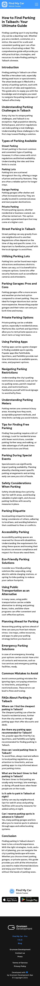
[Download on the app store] (10, 899)
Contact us (20, 953)
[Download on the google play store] (29, 899)
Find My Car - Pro (20, 936)
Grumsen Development (20, 949)
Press (20, 956)
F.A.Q (20, 940)
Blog (20, 943)
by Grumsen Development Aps (20, 975)
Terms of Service (20, 963)
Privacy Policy (20, 966)
